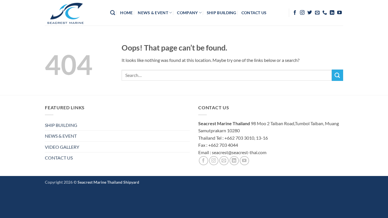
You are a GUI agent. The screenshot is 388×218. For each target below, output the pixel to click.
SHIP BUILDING (61, 125)
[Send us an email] (317, 12)
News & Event (153, 12)
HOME (126, 12)
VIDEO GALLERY (62, 147)
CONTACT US (59, 157)
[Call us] (324, 12)
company (187, 12)
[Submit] (337, 75)
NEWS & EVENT (61, 136)
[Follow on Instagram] (302, 12)
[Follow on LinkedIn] (332, 12)
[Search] (112, 13)
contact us (254, 12)
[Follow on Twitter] (309, 12)
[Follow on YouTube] (339, 12)
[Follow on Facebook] (295, 12)
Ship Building (221, 12)
